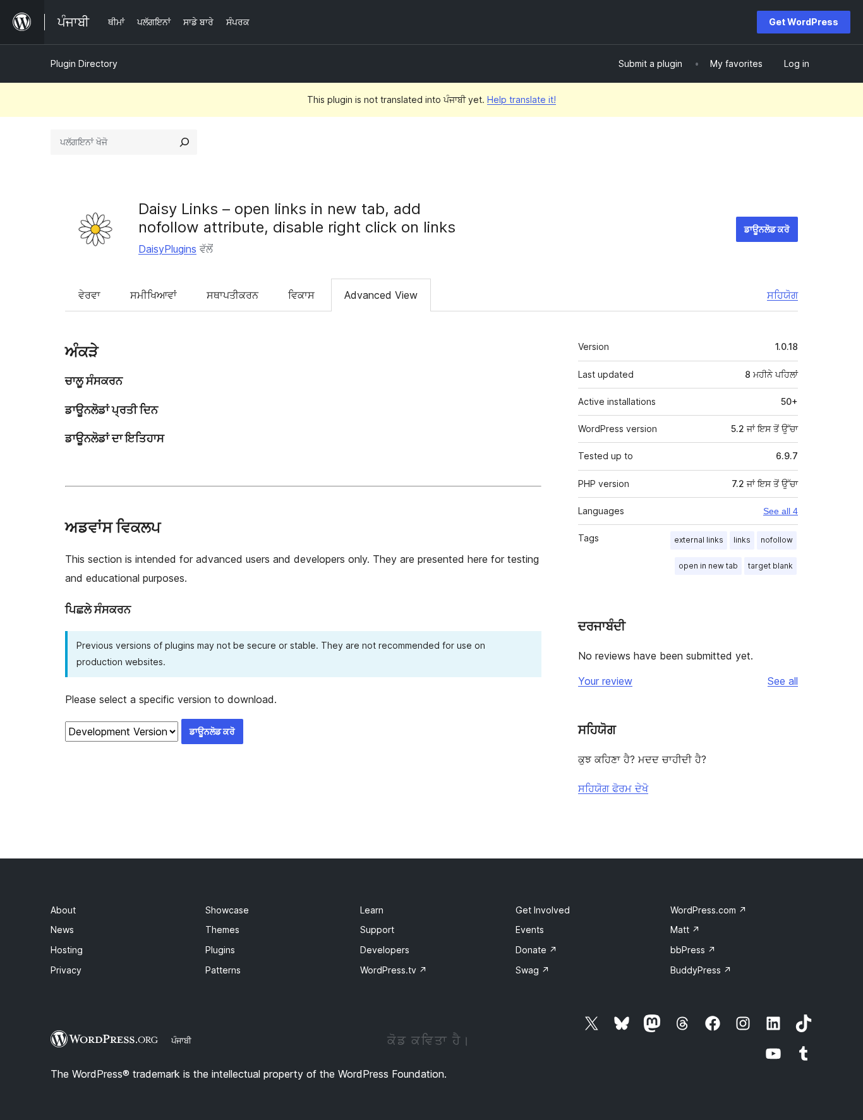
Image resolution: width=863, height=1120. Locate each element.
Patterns (223, 970)
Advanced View (381, 295)
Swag (533, 970)
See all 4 (780, 511)
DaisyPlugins (167, 249)
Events (530, 929)
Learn (371, 910)
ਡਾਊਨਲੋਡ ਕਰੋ (767, 229)
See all (783, 681)
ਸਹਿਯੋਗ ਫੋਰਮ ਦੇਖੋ (613, 788)
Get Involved (543, 910)
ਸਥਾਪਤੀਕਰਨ (232, 295)
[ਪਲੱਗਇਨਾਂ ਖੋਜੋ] (184, 142)
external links (698, 540)
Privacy (66, 970)
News (62, 929)
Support (377, 929)
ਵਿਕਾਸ (301, 295)
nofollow (777, 540)
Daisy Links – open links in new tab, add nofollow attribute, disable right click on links (297, 218)
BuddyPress (701, 970)
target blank (770, 565)
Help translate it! (521, 99)
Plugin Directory (84, 63)
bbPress (693, 949)
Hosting (67, 949)
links (742, 540)
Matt (685, 929)
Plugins (220, 949)
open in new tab (708, 565)
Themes (222, 929)
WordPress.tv (393, 970)
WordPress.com (708, 910)
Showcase (227, 910)
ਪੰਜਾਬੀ (181, 1040)
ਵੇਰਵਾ (89, 295)
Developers (384, 949)
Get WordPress (803, 21)
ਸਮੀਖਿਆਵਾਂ (153, 295)
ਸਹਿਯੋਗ (782, 295)
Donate (536, 949)
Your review (605, 681)
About (63, 910)
